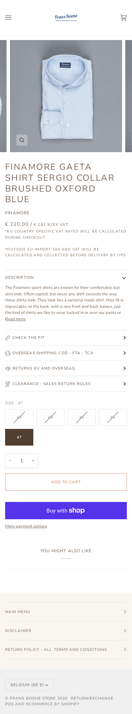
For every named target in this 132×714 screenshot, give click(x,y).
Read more (15, 319)
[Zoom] (22, 140)
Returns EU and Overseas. (44, 368)
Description (19, 277)
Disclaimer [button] (18, 630)
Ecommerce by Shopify (53, 704)
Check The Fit (28, 337)
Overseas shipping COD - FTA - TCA (53, 353)
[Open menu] (14, 18)
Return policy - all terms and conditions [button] (56, 649)
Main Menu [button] (17, 611)
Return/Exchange (92, 698)
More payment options (26, 526)
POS (9, 704)
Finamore (17, 213)
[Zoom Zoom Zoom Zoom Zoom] (66, 96)
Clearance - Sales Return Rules (51, 383)
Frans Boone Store (33, 698)
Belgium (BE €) (27, 684)
